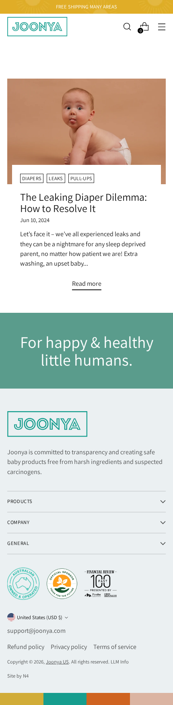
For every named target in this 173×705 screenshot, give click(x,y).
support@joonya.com (36, 630)
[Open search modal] (127, 27)
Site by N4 (18, 675)
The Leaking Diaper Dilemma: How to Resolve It (83, 202)
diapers (31, 178)
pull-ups (81, 178)
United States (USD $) (39, 617)
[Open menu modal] (161, 27)
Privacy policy (69, 647)
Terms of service (114, 647)
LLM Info (120, 661)
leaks (56, 178)
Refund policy (25, 647)
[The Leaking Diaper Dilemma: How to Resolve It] (86, 132)
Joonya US (57, 661)
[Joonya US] (37, 27)
